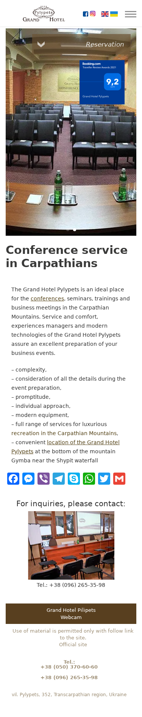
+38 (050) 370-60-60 (69, 666)
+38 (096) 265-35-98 (69, 677)
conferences (47, 299)
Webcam (71, 617)
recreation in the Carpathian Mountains (64, 433)
